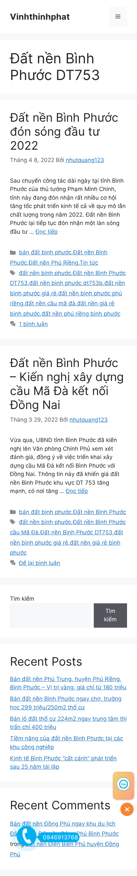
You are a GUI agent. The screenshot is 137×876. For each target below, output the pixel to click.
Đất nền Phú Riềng (53, 262)
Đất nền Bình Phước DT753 (76, 532)
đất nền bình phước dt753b (66, 283)
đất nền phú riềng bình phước (81, 313)
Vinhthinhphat (40, 17)
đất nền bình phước (45, 273)
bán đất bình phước (45, 252)
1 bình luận (33, 324)
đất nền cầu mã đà (50, 303)
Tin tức (88, 262)
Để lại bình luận (39, 563)
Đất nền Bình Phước (99, 512)
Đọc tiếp (47, 231)
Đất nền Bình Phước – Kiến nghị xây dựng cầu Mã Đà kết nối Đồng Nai (67, 384)
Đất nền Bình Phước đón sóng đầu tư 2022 (64, 131)
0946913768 (60, 837)
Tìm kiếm (22, 598)
